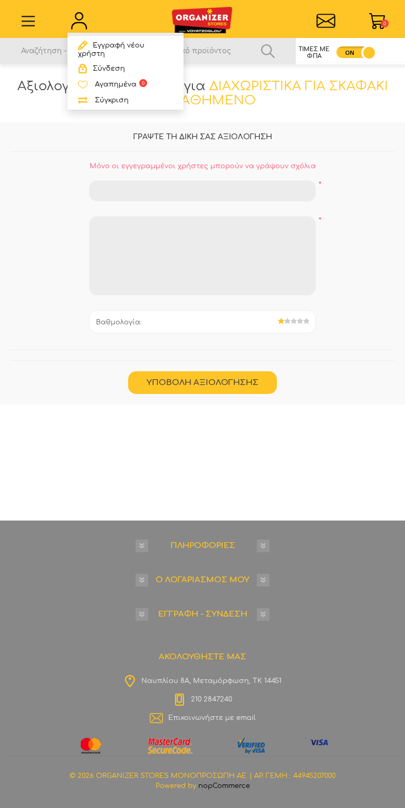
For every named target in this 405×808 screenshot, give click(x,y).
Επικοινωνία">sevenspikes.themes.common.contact (326, 21)
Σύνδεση (109, 68)
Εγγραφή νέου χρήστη (111, 49)
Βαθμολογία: (119, 322)
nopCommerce (224, 786)
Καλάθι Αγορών (384, 23)
